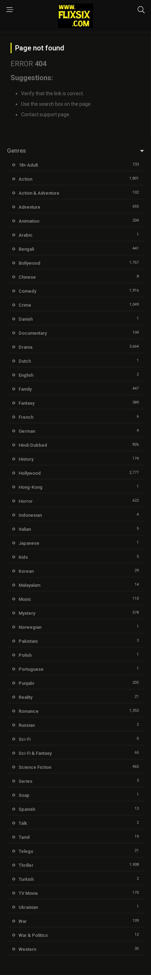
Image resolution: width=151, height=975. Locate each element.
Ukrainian (28, 907)
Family (25, 389)
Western (27, 949)
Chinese (27, 277)
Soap (24, 795)
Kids (23, 557)
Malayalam (29, 585)
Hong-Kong (30, 487)
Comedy (27, 291)
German (27, 431)
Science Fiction (35, 767)
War (23, 921)
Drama (25, 347)
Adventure (29, 207)
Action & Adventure (39, 193)
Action (25, 179)
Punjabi (26, 683)
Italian (25, 529)
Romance (29, 711)
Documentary (33, 333)
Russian (27, 725)
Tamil (24, 837)
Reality (25, 697)
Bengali (26, 249)
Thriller (26, 865)
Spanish (27, 809)
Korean (26, 571)
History (26, 459)
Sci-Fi (25, 739)
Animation (29, 221)
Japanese (29, 543)
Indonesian (30, 515)
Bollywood (29, 263)
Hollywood (30, 473)
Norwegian (30, 627)
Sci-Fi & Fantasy (35, 753)
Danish (26, 319)
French (26, 417)
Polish (25, 655)
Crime (25, 305)
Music (25, 599)
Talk (23, 823)
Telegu (26, 851)
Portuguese (31, 669)
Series (25, 781)
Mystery (27, 613)
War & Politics (33, 935)
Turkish (26, 879)
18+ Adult (28, 165)
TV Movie (28, 893)
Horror (26, 501)
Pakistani (28, 641)
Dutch (25, 361)
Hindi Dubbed (33, 445)
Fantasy (26, 403)
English (26, 375)
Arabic (26, 235)
